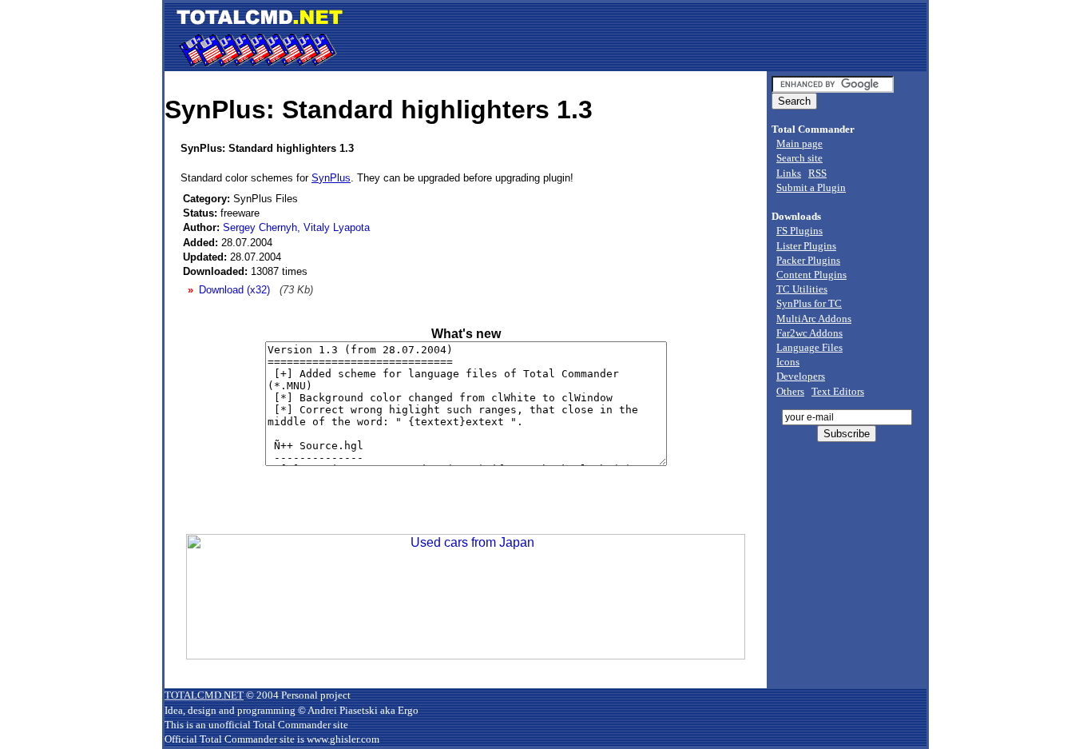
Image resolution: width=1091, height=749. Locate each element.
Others (790, 391)
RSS (817, 173)
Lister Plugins (806, 246)
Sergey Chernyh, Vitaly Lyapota (296, 227)
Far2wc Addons (809, 333)
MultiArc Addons (813, 319)
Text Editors (837, 391)
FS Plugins (799, 231)
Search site (799, 158)
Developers (800, 376)
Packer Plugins (808, 260)
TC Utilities (801, 289)
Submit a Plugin (811, 187)
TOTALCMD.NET (204, 695)
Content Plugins (811, 275)
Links (788, 173)
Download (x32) (234, 290)
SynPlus (331, 178)
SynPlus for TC (809, 303)
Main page (799, 143)
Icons (787, 362)
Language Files (809, 347)
